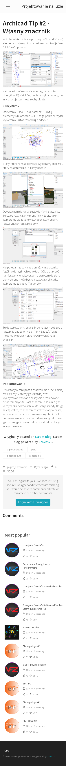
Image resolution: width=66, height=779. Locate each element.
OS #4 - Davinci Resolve (34, 664)
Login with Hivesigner (33, 502)
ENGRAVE (45, 442)
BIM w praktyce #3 (31, 646)
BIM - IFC (27, 683)
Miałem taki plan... (32, 627)
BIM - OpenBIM (30, 721)
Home (6, 750)
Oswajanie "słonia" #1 (34, 545)
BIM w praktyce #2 (31, 702)
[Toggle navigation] (8, 6)
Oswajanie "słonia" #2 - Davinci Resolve (42, 586)
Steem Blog (43, 436)
